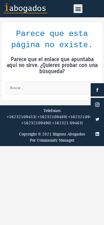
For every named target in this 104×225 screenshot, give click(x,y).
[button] (78, 8)
